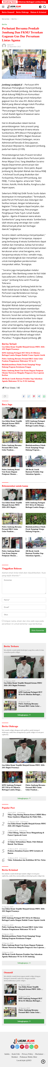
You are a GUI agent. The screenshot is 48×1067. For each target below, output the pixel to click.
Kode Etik (16, 1054)
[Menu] (3, 7)
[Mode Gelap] (40, 7)
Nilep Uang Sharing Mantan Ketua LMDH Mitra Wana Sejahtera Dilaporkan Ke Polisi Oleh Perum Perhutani (27, 816)
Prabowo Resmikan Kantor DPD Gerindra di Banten (25, 852)
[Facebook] (12, 1047)
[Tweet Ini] (29, 396)
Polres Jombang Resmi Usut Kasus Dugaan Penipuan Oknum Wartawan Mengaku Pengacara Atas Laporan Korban (23, 373)
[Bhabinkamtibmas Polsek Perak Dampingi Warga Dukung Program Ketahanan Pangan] (36, 437)
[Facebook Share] (24, 396)
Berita (4, 24)
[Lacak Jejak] (14, 7)
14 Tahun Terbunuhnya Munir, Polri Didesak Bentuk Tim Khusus (25, 843)
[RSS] (36, 1047)
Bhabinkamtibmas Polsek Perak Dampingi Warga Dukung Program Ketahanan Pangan (21, 366)
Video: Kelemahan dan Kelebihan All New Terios (27, 860)
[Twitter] (17, 1047)
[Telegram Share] (39, 396)
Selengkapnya (23, 715)
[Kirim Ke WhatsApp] (44, 396)
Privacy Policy (27, 1054)
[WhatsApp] (31, 1047)
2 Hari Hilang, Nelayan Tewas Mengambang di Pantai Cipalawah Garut (26, 834)
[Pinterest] (22, 1047)
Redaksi (15, 1057)
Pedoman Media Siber (28, 1057)
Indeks (7, 1054)
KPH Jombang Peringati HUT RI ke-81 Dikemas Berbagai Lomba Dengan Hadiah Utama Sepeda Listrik (23, 354)
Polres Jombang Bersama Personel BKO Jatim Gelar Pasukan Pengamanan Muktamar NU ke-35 (22, 360)
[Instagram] (27, 1047)
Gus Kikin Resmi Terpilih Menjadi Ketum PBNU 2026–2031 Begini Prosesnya (23, 348)
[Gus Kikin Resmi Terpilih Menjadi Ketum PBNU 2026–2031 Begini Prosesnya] (12, 413)
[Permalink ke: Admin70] (4, 45)
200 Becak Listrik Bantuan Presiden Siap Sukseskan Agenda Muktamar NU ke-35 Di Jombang (22, 380)
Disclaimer (39, 1054)
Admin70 (10, 45)
